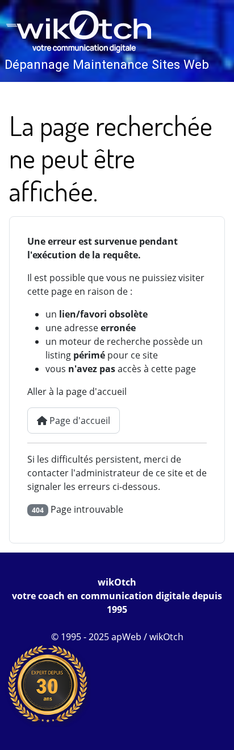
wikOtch (117, 582)
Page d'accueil (78, 420)
